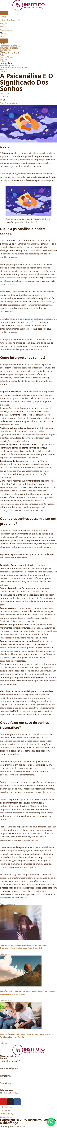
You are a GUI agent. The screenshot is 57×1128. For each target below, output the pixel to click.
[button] (51, 1122)
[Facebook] (17, 1101)
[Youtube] (3, 1101)
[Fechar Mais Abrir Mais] (4, 41)
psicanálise (35, 364)
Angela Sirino (6, 57)
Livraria (3, 71)
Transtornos (5, 49)
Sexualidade (10, 52)
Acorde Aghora (7, 65)
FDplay (3, 69)
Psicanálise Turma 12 (10, 45)
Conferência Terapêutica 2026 (14, 67)
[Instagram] (10, 1101)
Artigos (3, 59)
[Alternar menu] (4, 13)
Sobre (3, 61)
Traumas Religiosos (9, 47)
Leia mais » (5, 953)
